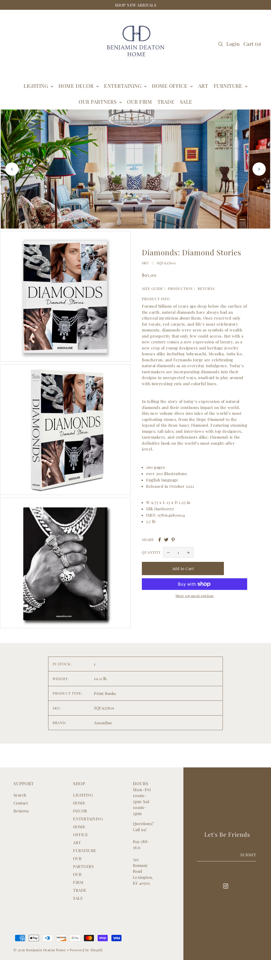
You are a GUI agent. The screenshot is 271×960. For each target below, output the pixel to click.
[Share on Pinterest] (173, 540)
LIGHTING (83, 795)
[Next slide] (259, 169)
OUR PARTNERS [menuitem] (98, 101)
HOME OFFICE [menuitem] (170, 85)
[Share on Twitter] (166, 540)
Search (19, 795)
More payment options (194, 595)
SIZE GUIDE (152, 288)
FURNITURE (229, 85)
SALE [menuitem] (186, 101)
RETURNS (206, 288)
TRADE (80, 890)
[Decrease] (168, 552)
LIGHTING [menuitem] (36, 85)
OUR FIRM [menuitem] (139, 101)
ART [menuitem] (203, 85)
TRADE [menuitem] (166, 101)
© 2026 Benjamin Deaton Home (40, 950)
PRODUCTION (180, 288)
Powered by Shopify (86, 950)
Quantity (151, 552)
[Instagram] (225, 885)
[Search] (220, 44)
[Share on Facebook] (159, 540)
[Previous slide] (12, 169)
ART (77, 842)
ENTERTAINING (123, 85)
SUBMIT (248, 854)
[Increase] (188, 552)
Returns (21, 810)
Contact (20, 803)
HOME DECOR (76, 85)
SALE (78, 898)
